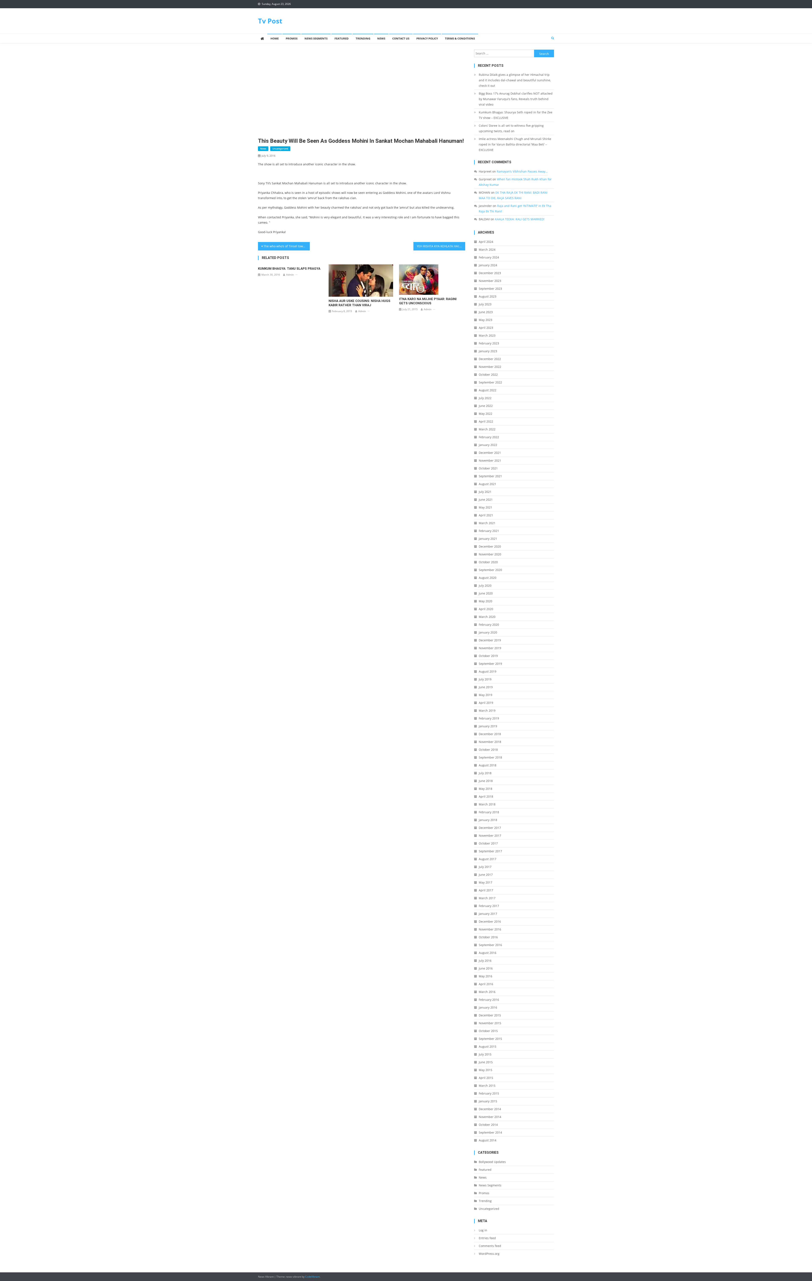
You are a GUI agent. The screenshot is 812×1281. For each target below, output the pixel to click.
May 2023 (485, 320)
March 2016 (487, 992)
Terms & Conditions (460, 38)
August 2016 (487, 953)
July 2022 (485, 398)
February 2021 (489, 531)
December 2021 (490, 453)
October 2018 (488, 750)
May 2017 (485, 882)
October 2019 (488, 656)
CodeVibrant (312, 1276)
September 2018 (490, 757)
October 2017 (488, 843)
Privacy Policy (427, 38)
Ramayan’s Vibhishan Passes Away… (522, 171)
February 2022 (489, 437)
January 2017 (488, 914)
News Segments (316, 38)
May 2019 (485, 695)
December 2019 (490, 640)
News (381, 38)
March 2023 (487, 335)
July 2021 (485, 492)
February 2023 (489, 343)
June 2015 (486, 1062)
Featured (342, 38)
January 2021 (488, 539)
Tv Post (270, 20)
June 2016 (486, 968)
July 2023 (485, 304)
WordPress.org (489, 1254)
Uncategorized (280, 148)
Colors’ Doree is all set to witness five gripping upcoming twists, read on (511, 128)
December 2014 (490, 1109)
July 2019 (485, 679)
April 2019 (486, 703)
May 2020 (485, 601)
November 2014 (490, 1117)
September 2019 (490, 664)
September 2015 (490, 1039)
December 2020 (490, 546)
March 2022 (487, 429)
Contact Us (400, 38)
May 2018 (485, 789)
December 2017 (490, 828)
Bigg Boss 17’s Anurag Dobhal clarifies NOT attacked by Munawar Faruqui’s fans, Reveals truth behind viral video (516, 98)
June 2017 (486, 875)
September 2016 (490, 945)
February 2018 (489, 812)
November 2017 (490, 836)
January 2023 (488, 351)
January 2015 (488, 1101)
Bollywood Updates (492, 1162)
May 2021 (485, 507)
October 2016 (488, 937)
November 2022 (490, 367)
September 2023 (490, 289)
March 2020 (487, 617)
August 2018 (487, 765)
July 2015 (485, 1054)
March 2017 (487, 898)
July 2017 (485, 867)
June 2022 (486, 406)
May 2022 (485, 414)
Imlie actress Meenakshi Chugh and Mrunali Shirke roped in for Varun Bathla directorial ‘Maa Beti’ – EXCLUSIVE (515, 144)
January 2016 (488, 1007)
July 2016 (485, 961)
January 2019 (488, 726)
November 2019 (490, 648)
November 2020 (490, 554)
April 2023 (486, 328)
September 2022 (490, 382)
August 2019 (487, 671)
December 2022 (490, 359)
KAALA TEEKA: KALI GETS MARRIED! (520, 219)
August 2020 (487, 578)
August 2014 (487, 1140)
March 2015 (487, 1086)
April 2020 (486, 609)
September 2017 (490, 851)
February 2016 (489, 1000)
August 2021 (487, 484)
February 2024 (489, 257)
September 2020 (490, 570)
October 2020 (488, 562)
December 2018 (490, 734)
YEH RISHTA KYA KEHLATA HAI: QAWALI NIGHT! (441, 246)
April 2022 (486, 421)
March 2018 (487, 804)
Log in (483, 1230)
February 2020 (489, 625)
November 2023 (490, 281)
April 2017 (486, 890)
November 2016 (490, 929)
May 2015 (485, 1070)
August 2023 (487, 296)
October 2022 (488, 375)
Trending (363, 38)
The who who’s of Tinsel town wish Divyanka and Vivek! (286, 246)
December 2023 (490, 273)
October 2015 (488, 1031)
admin (290, 274)
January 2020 (488, 632)
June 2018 (486, 781)
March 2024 (487, 249)
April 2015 (486, 1078)
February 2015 (489, 1093)
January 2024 (488, 265)
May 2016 (485, 976)
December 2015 (490, 1015)
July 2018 (485, 773)
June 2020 (486, 593)
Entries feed (487, 1238)
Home (274, 38)
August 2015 (487, 1046)
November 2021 (490, 460)
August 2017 (487, 859)
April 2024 (486, 242)
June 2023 (486, 312)
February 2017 (489, 906)
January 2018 (488, 820)
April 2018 (486, 796)
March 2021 (487, 523)
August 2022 (487, 390)
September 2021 (490, 476)
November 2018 (490, 742)
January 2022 (488, 445)
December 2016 (490, 921)
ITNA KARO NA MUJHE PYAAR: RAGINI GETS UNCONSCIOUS (428, 301)
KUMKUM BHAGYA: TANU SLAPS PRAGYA (289, 269)
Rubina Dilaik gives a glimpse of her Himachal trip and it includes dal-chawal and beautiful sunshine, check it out (515, 80)
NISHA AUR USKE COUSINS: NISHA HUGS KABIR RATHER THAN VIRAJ (359, 303)
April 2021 (486, 515)
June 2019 (486, 687)
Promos (292, 38)
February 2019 (489, 718)
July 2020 (485, 585)
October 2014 (488, 1125)
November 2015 (490, 1023)
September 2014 (490, 1132)
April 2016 (486, 984)
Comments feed (490, 1246)
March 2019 (487, 710)
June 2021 (486, 500)
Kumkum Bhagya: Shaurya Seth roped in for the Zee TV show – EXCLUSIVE (515, 115)
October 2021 (488, 468)
